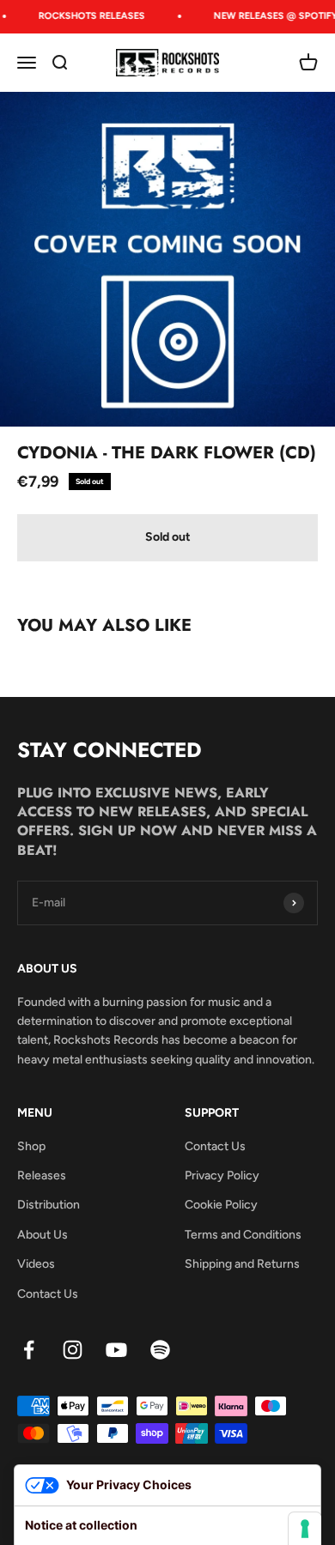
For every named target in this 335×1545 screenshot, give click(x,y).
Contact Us (47, 1294)
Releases (41, 1175)
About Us (42, 1234)
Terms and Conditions (243, 1234)
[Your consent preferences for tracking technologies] (305, 1528)
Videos (36, 1264)
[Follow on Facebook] (28, 1349)
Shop (31, 1146)
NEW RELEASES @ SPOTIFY (273, 15)
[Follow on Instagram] (72, 1349)
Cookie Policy (221, 1204)
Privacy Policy (222, 1175)
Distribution (48, 1204)
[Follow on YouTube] (116, 1349)
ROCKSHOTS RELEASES (89, 15)
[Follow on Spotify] (160, 1349)
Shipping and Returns (242, 1264)
